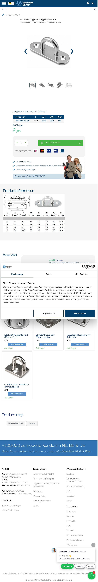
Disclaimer (38, 491)
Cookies (70, 474)
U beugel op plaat (16, 423)
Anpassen (47, 313)
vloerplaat (32, 423)
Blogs (35, 506)
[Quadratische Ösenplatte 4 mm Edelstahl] (17, 367)
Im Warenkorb (53, 143)
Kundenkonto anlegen (12, 506)
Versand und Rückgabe (43, 479)
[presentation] (26, 52)
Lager (69, 501)
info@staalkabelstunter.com (33, 451)
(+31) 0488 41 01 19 (77, 451)
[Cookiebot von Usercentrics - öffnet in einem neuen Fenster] (84, 267)
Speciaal (70, 496)
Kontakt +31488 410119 (43, 474)
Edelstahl (71, 521)
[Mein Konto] (88, 3)
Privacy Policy (39, 496)
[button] (32, 85)
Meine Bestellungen (11, 510)
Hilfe (69, 491)
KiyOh (35, 580)
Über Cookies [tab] (81, 274)
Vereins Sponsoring (75, 487)
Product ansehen (17, 344)
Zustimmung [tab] (17, 274)
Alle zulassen (80, 313)
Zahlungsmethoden (42, 501)
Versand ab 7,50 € (12, 15)
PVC (69, 526)
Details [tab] (49, 274)
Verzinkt (70, 517)
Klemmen (71, 512)
